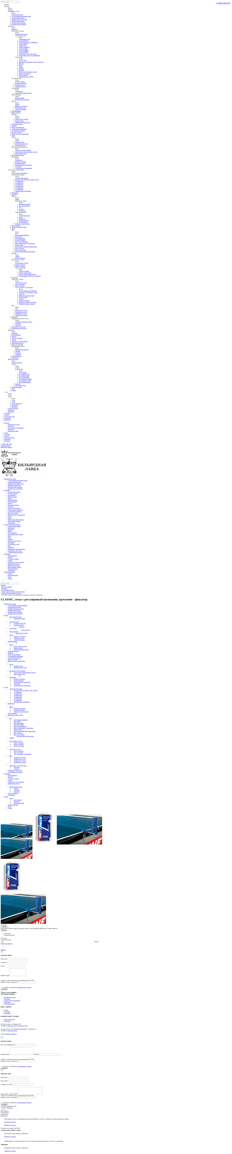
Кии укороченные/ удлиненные (25, 243)
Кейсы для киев (20, 266)
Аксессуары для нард (21, 119)
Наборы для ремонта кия (26, 295)
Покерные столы (20, 108)
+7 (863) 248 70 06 (223, 3)
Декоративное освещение (23, 191)
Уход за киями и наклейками (28, 291)
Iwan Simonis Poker (24, 382)
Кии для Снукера (20, 250)
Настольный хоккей (18, 155)
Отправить (4, 989)
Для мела (18, 325)
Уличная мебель (16, 356)
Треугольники (16, 225)
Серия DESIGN (23, 41)
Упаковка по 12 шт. (21, 312)
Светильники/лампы (21, 178)
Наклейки (15, 277)
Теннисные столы (24, 39)
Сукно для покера (20, 109)
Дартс (13, 135)
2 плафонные (19, 183)
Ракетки (21, 63)
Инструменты (23, 297)
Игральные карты (17, 124)
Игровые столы (20, 85)
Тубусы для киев (24, 271)
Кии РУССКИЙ (20, 240)
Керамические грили (21, 144)
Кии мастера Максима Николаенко (26, 246)
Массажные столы (21, 153)
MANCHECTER (20, 385)
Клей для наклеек (24, 300)
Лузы (13, 389)
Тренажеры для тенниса (26, 77)
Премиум (18, 354)
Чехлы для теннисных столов (28, 72)
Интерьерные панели (21, 349)
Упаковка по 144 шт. (21, 315)
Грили (17, 140)
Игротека (14, 29)
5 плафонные (19, 188)
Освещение (15, 358)
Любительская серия (18, 21)
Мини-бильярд (19, 98)
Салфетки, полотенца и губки (28, 292)
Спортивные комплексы (19, 129)
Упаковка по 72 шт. (21, 313)
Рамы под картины (17, 344)
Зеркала (14, 336)
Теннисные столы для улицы (28, 54)
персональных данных (24, 987)
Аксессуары (22, 60)
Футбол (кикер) (20, 81)
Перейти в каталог (10, 1122)
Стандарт (18, 353)
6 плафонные (19, 189)
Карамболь (22, 211)
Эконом (17, 351)
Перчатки (15, 317)
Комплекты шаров (24, 204)
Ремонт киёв (19, 245)
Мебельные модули (18, 343)
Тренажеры (18, 160)
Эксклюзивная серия (18, 18)
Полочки (14, 194)
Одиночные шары (24, 215)
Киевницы (15, 193)
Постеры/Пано (16, 335)
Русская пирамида (24, 206)
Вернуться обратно (7, 943)
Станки (21, 299)
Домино (14, 126)
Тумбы (14, 340)
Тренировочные (24, 220)
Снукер (21, 209)
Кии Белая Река (20, 238)
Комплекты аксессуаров (19, 227)
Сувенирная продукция (19, 328)
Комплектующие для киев (27, 304)
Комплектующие (17, 362)
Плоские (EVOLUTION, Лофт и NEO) (27, 179)
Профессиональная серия (19, 19)
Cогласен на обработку (17, 987)
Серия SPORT (23, 44)
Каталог (10, 10)
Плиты (14, 390)
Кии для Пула (19, 248)
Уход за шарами (20, 284)
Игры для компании (18, 127)
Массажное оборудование (23, 150)
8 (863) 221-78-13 (12, 1026)
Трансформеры (16, 111)
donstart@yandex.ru (6, 447)
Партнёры (15, 405)
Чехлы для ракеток (24, 73)
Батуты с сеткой (16, 132)
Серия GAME (23, 49)
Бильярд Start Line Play (22, 99)
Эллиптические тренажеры (23, 168)
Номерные (22, 219)
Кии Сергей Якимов (21, 242)
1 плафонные (19, 181)
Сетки (21, 67)
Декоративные (23, 222)
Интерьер (14, 333)
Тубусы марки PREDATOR (27, 274)
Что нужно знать (9, 416)
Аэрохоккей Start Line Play (23, 93)
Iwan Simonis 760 (24, 374)
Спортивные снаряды (18, 130)
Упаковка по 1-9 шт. (21, 310)
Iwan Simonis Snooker (25, 379)
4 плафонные (19, 186)
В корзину (4, 926)
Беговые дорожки (20, 161)
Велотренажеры (20, 163)
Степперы (18, 166)
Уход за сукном (20, 286)
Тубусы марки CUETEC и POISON (30, 276)
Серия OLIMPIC (24, 50)
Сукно (17, 367)
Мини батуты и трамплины (20, 134)
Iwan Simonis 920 (24, 376)
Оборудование (23, 75)
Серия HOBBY (23, 52)
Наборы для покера (21, 106)
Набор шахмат (16, 112)
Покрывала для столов (19, 327)
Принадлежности (20, 86)
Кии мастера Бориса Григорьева (25, 251)
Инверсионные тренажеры (23, 165)
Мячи (20, 65)
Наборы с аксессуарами (22, 224)
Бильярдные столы (17, 14)
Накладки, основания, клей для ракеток (31, 62)
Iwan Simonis (23, 372)
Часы (13, 228)
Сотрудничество (17, 403)
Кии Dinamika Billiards (22, 235)
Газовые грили (19, 142)
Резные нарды (19, 121)
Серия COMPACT (24, 47)
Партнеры (7, 418)
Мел (16, 309)
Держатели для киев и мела (23, 322)
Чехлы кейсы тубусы (21, 263)
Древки (17, 256)
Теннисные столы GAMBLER (28, 42)
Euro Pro (17, 384)
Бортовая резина (17, 387)
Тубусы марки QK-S (25, 273)
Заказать (3, 930)
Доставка (7, 413)
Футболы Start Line (21, 83)
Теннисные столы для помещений (29, 55)
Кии (16, 233)
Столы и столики (17, 338)
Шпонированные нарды (22, 122)
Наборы (21, 68)
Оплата (6, 415)
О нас (10, 395)
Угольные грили (20, 145)
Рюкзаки (21, 70)
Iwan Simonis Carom (25, 380)
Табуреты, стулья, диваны (20, 341)
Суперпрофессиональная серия (21, 16)
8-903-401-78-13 (23, 1026)
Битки (21, 217)
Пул (20, 207)
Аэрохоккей (19, 91)
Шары (17, 199)
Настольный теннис (21, 34)
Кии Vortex (18, 237)
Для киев (18, 323)
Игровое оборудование (19, 23)
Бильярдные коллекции (19, 24)
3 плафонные (19, 184)
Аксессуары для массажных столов (26, 152)
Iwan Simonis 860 (24, 377)
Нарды (17, 117)
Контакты (15, 407)
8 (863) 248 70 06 (12, 1030)
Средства (22, 294)
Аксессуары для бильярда (19, 173)
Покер (17, 104)
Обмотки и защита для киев (27, 302)
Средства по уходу (21, 282)
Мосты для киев (20, 258)
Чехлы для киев (20, 264)
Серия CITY (22, 45)
